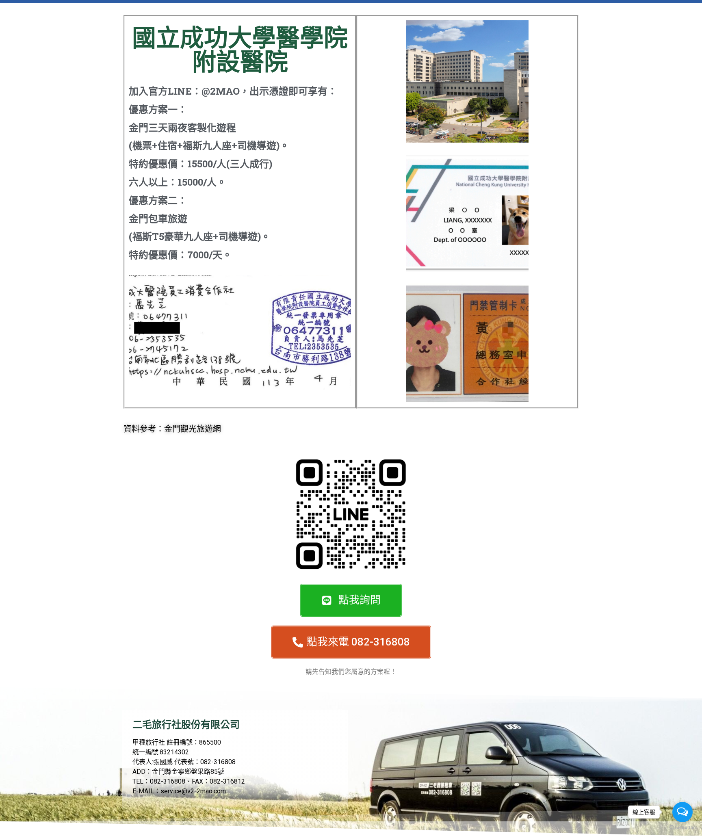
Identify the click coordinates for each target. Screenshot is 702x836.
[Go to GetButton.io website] (683, 827)
